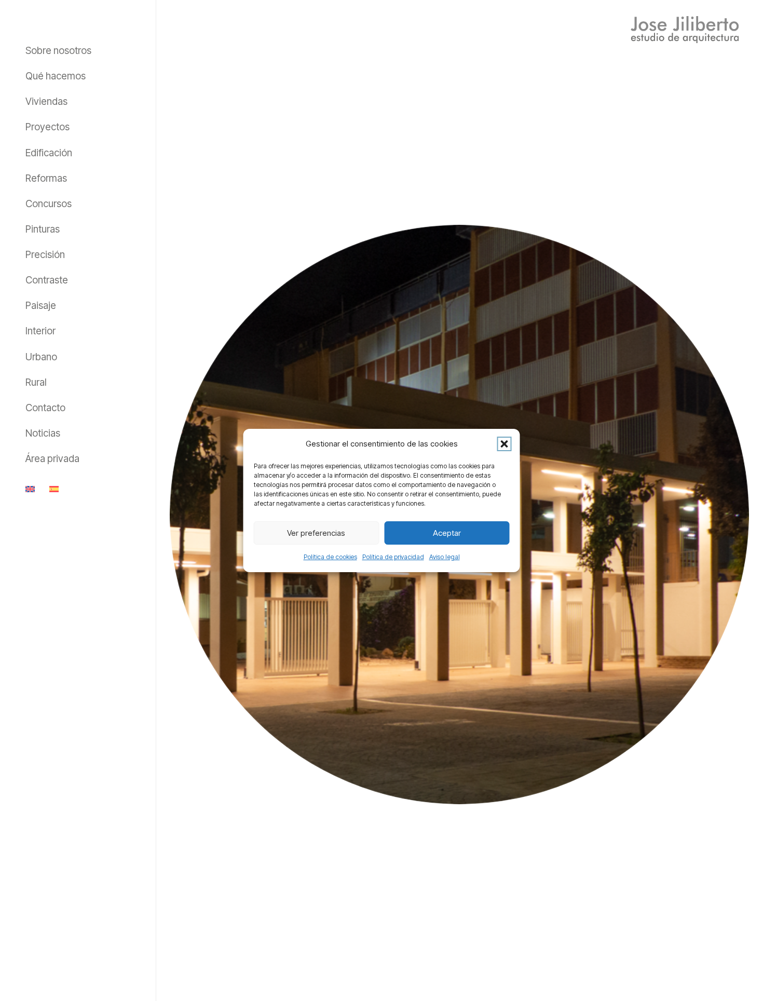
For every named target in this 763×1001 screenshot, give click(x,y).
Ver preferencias (316, 533)
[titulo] (685, 29)
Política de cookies (330, 557)
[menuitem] (31, 488)
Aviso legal (444, 557)
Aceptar (447, 533)
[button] (504, 444)
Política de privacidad (393, 557)
